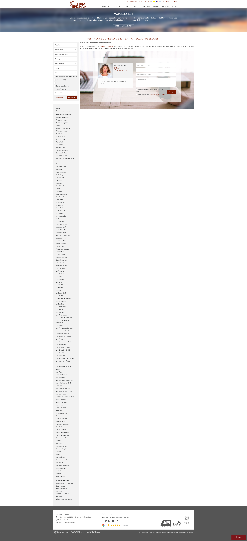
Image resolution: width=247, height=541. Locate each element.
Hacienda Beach (61, 265)
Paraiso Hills (60, 421)
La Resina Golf (61, 301)
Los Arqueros (60, 339)
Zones (174, 6)
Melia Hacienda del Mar (64, 391)
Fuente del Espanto (62, 249)
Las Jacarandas (61, 315)
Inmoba (191, 532)
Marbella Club (60, 377)
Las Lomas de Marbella (64, 318)
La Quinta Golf (61, 293)
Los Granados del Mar (63, 350)
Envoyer (171, 92)
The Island (59, 463)
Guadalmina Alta (61, 257)
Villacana (59, 474)
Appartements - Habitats (64, 483)
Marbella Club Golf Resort (65, 380)
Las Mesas (59, 325)
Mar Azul (59, 372)
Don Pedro (59, 200)
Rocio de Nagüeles (62, 449)
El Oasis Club (60, 211)
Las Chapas (60, 312)
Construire (145, 6)
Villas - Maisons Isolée (64, 499)
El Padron (59, 213)
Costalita (59, 189)
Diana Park (59, 191)
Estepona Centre (61, 224)
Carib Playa (60, 175)
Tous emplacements (63, 111)
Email (118, 68)
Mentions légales (178, 532)
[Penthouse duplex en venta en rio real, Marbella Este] (154, 2)
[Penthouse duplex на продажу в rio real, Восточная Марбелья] (160, 2)
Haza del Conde (61, 268)
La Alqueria (60, 271)
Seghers (58, 452)
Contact (146, 1)
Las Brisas (59, 309)
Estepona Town (61, 238)
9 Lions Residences (62, 117)
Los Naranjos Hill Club (63, 366)
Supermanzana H (61, 460)
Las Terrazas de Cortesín (64, 328)
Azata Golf (59, 142)
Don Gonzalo (60, 197)
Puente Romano (61, 427)
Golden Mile (60, 252)
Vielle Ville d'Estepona (63, 230)
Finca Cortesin (61, 243)
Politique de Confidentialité (157, 94)
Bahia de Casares (62, 150)
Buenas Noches (61, 167)
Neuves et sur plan (161, 6)
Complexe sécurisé (62, 86)
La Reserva (59, 296)
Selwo (58, 454)
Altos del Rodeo (61, 131)
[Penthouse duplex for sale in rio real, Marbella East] (151, 2)
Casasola (59, 180)
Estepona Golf (61, 227)
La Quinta (59, 290)
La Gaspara (60, 279)
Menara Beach (61, 394)
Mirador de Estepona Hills (65, 397)
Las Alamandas (61, 307)
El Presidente (60, 219)
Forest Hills (60, 246)
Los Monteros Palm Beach (65, 358)
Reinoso (59, 441)
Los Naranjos (60, 364)
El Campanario (61, 202)
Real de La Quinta (62, 438)
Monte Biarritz (61, 399)
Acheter (117, 6)
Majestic (59, 369)
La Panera (59, 287)
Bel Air (58, 161)
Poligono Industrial (62, 424)
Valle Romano (61, 471)
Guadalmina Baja (61, 260)
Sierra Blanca (60, 457)
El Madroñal (60, 208)
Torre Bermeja (61, 468)
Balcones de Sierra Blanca (65, 158)
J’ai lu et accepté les (151, 94)
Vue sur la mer (61, 83)
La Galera (59, 276)
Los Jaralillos (60, 353)
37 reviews (125, 525)
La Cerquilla (60, 274)
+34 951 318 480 (170, 2)
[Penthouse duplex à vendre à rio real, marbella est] (157, 2)
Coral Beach (60, 186)
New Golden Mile (62, 413)
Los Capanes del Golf (63, 342)
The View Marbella (62, 465)
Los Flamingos (61, 344)
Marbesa (59, 386)
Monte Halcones (61, 402)
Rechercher (72, 97)
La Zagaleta (60, 304)
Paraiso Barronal (61, 419)
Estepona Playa (61, 233)
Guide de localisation (123, 26)
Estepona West (61, 241)
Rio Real (59, 443)
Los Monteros (61, 355)
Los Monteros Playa (63, 361)
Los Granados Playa (63, 347)
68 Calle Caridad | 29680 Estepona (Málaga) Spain (75, 517)
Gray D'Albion (60, 254)
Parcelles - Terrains (62, 494)
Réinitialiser (59, 97)
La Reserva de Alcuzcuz (64, 298)
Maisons (59, 491)
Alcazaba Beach (61, 120)
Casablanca (60, 178)
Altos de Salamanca (63, 128)
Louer (135, 6)
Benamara (59, 164)
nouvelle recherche (106, 46)
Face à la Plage (61, 80)
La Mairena (60, 285)
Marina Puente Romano (64, 388)
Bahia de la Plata (61, 153)
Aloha (58, 125)
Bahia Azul (59, 145)
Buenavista (59, 169)
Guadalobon (60, 263)
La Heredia (59, 282)
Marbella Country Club (63, 383)
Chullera (59, 183)
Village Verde (60, 476)
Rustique (59, 496)
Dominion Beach (61, 194)
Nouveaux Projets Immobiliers (66, 77)
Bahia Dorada (60, 147)
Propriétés (106, 6)
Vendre (126, 6)
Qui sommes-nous (132, 1)
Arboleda (59, 134)
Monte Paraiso (61, 408)
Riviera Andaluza (61, 446)
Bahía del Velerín (62, 156)
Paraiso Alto (60, 416)
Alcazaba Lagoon (62, 123)
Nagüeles (59, 410)
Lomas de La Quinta (63, 331)
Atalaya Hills (60, 136)
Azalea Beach (60, 139)
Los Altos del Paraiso (63, 336)
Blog (140, 1)
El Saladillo (60, 222)
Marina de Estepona (63, 235)
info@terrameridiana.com (66, 522)
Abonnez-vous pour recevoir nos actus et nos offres (149, 90)
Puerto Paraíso (61, 430)
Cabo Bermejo (61, 172)
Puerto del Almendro (63, 432)
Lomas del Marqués (63, 333)
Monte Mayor (60, 405)
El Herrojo (59, 205)
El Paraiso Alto (61, 216)
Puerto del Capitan (62, 435)
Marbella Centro (61, 375)
